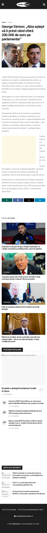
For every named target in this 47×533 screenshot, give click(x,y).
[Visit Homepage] (23, 4)
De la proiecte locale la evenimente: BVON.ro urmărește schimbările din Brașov (29, 492)
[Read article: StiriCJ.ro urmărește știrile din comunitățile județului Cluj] (6, 485)
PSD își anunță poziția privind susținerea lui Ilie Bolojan (20, 308)
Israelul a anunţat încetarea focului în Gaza (19, 389)
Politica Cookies (9, 510)
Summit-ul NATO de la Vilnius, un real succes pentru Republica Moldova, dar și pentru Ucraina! (26, 402)
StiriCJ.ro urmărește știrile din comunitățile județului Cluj (24, 484)
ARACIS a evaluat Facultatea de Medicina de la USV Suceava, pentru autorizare (25, 412)
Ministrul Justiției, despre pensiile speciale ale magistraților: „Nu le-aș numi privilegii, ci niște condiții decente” (21, 339)
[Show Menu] (3, 4)
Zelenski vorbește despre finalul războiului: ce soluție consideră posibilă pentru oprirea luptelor (22, 248)
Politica (10, 22)
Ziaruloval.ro (16, 524)
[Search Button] (44, 4)
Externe (7, 272)
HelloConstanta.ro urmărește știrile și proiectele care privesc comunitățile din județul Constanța (28, 475)
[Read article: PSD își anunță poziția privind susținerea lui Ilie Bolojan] (23, 294)
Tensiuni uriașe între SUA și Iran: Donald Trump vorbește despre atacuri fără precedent (21, 278)
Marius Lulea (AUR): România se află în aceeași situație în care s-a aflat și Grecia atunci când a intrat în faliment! (25, 423)
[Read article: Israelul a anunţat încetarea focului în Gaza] (23, 369)
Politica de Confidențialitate (30, 510)
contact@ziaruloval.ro (24, 516)
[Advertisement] (23, 14)
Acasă (4, 22)
